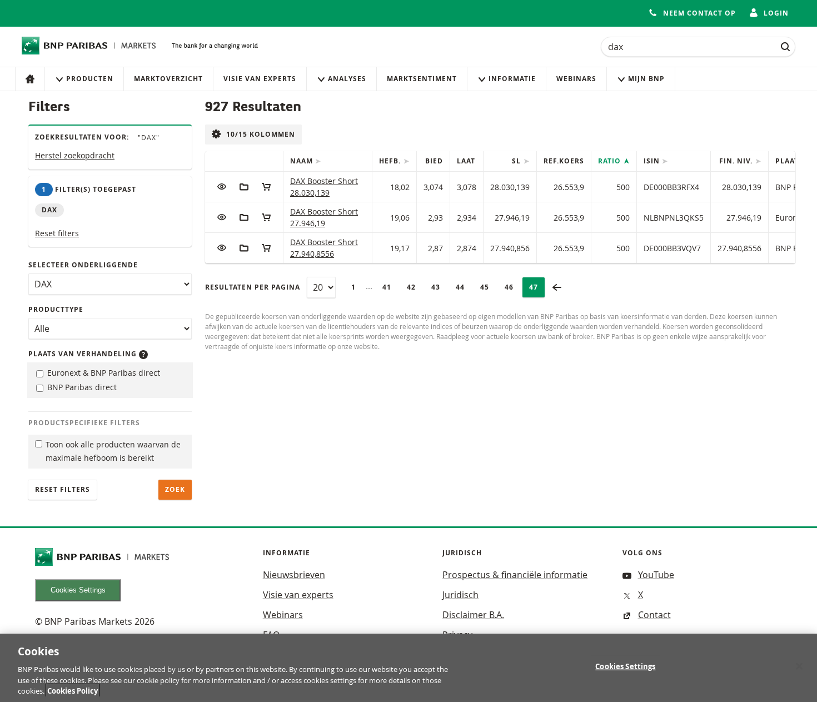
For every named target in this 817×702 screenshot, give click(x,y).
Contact (654, 615)
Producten (89, 78)
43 (439, 287)
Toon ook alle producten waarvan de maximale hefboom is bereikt (113, 451)
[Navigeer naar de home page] (89, 45)
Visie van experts (259, 78)
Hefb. (391, 161)
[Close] (799, 666)
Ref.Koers (564, 161)
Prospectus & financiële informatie (514, 575)
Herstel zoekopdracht (74, 155)
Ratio (610, 161)
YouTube (656, 575)
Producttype (55, 309)
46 (512, 287)
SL (517, 161)
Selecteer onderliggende (83, 265)
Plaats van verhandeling (83, 354)
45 (488, 287)
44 (463, 287)
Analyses (347, 78)
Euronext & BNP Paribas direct (102, 372)
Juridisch (460, 595)
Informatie (512, 78)
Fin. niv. (737, 161)
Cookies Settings (78, 590)
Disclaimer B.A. (473, 615)
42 (414, 287)
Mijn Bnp (646, 78)
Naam (302, 161)
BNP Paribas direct (81, 387)
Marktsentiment (422, 78)
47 (537, 287)
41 (390, 287)
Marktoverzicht (168, 78)
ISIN (653, 161)
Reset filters (57, 233)
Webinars (576, 78)
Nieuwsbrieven (294, 575)
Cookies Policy (72, 690)
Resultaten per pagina (252, 287)
